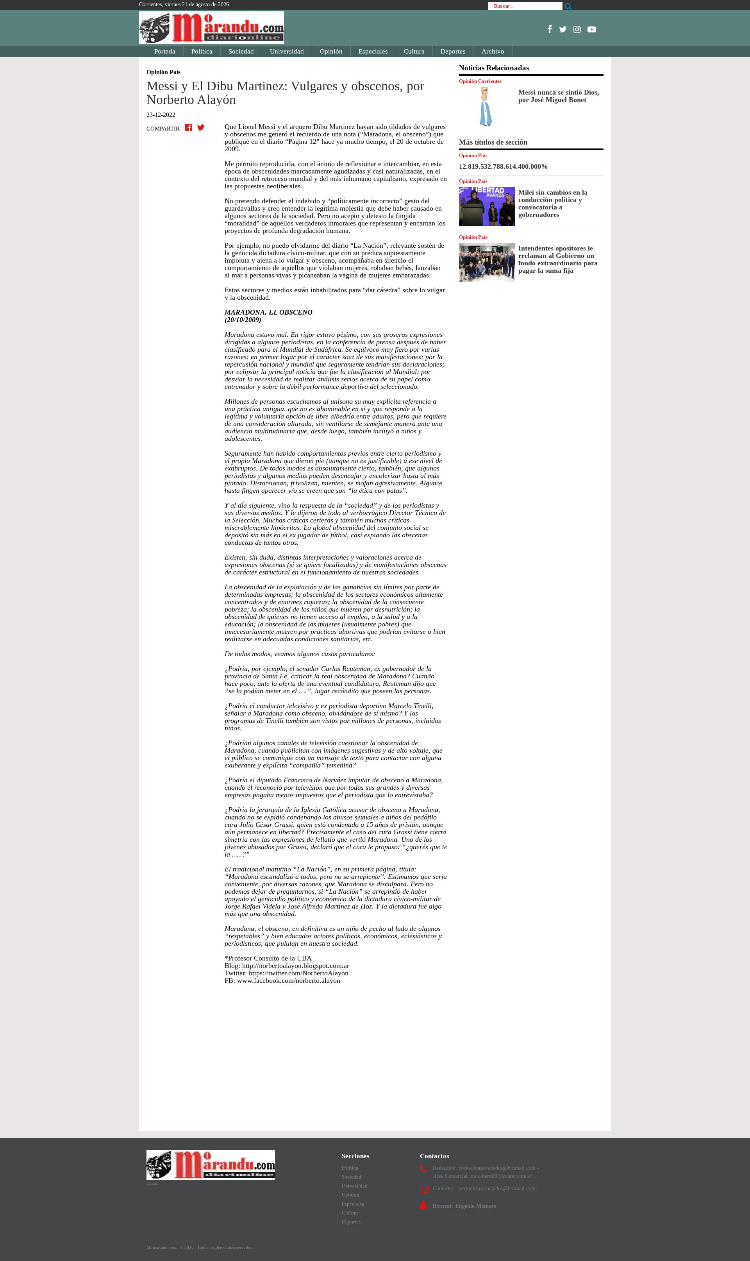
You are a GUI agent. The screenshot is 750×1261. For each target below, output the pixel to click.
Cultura (414, 51)
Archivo (493, 51)
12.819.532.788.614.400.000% (503, 166)
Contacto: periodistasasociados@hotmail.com (484, 1188)
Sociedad (241, 51)
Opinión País (473, 155)
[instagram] (577, 29)
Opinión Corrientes (480, 81)
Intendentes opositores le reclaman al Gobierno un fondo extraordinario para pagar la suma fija (558, 259)
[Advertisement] (296, 1054)
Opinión (331, 51)
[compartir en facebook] (190, 127)
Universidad (287, 51)
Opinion (350, 1195)
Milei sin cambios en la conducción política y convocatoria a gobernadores (553, 203)
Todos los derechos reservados (224, 1247)
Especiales (373, 51)
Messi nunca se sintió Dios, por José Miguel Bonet (558, 96)
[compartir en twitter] (201, 127)
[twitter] (563, 29)
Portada (164, 51)
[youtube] (592, 29)
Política (201, 51)
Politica (350, 1168)
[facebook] (549, 29)
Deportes (453, 51)
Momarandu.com (162, 1247)
